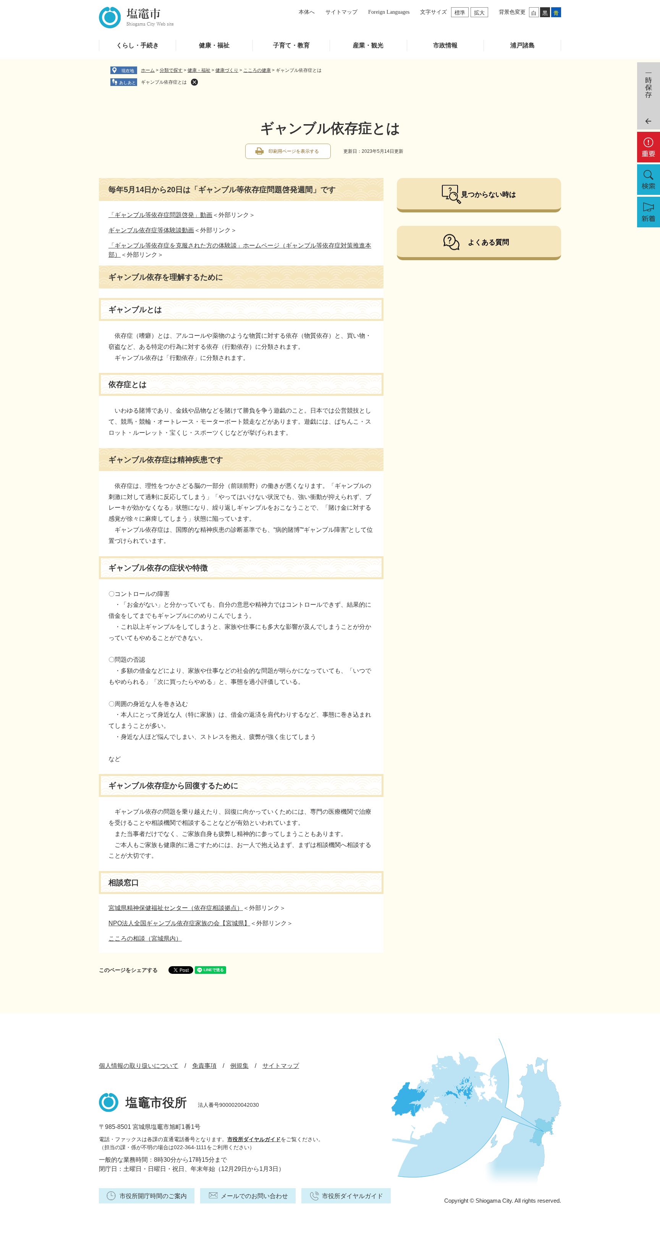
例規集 (239, 1065)
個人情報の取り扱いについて (138, 1065)
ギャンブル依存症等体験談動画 (151, 230)
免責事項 (204, 1065)
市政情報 (445, 45)
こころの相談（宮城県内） (145, 938)
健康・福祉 (214, 45)
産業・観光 (368, 45)
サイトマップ (341, 12)
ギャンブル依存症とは (164, 82)
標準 (460, 13)
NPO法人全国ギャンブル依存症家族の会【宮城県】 (179, 923)
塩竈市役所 (156, 1102)
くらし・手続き (137, 45)
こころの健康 (257, 70)
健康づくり (226, 70)
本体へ (307, 12)
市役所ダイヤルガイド (254, 1139)
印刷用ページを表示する (294, 151)
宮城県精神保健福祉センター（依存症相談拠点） (175, 908)
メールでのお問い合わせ (254, 1196)
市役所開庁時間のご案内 (153, 1196)
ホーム (148, 70)
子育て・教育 (291, 45)
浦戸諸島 (522, 45)
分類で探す (171, 70)
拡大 (479, 13)
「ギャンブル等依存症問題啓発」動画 (160, 215)
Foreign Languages (388, 12)
